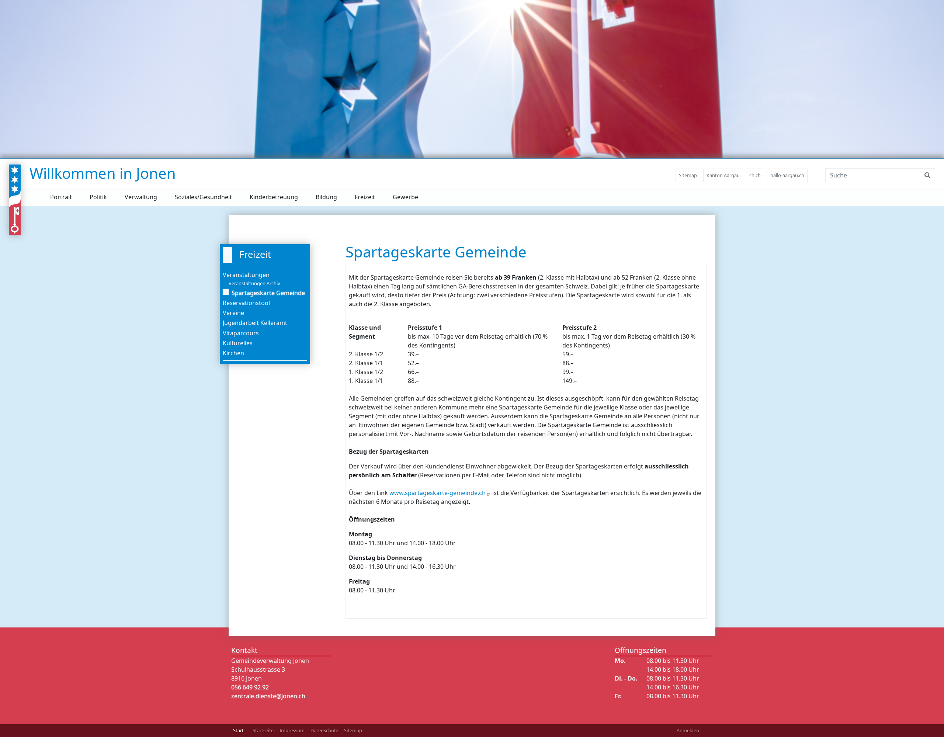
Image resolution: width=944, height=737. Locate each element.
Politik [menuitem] (98, 197)
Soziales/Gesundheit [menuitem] (203, 197)
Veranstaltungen (246, 275)
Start (238, 730)
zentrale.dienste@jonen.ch (268, 696)
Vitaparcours (241, 333)
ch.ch (755, 175)
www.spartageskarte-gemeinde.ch (437, 493)
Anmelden (688, 730)
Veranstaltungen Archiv (254, 283)
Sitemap (688, 175)
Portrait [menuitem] (61, 197)
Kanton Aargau (723, 175)
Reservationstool (246, 303)
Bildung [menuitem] (326, 197)
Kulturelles (238, 343)
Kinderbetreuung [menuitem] (274, 197)
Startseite (263, 730)
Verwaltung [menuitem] (141, 197)
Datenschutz (324, 730)
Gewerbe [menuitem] (405, 197)
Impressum (292, 730)
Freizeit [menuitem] (365, 197)
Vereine (233, 313)
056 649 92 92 (250, 687)
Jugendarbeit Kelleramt (255, 323)
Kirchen (233, 353)
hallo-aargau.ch (787, 175)
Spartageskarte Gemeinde (268, 293)
